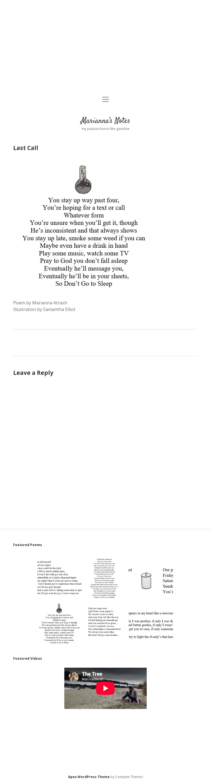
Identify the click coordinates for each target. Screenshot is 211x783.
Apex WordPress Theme (89, 776)
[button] (59, 578)
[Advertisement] (105, 48)
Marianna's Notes (105, 121)
